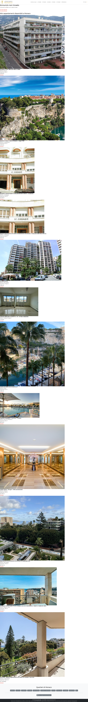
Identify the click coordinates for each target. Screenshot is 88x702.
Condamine (24, 690)
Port (76, 690)
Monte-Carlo (71, 690)
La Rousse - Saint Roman (45, 690)
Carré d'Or (18, 690)
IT (86, 2)
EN (85, 2)
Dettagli (1, 74)
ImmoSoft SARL (38, 699)
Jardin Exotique (36, 690)
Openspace (63, 2)
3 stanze (44, 2)
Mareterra (12, 690)
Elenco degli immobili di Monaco (44, 695)
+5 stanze (58, 2)
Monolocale (34, 2)
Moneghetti (65, 690)
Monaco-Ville (59, 690)
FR (83, 2)
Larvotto (53, 690)
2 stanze (39, 2)
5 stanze (53, 2)
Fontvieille (30, 690)
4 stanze (49, 2)
